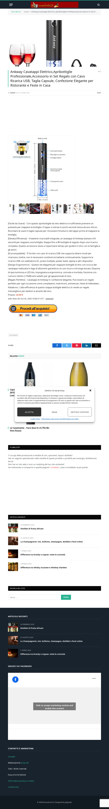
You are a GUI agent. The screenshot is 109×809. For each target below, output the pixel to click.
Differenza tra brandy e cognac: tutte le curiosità (42, 554)
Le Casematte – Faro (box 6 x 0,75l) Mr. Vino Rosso (30, 429)
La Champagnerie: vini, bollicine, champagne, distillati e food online (51, 541)
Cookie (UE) (13, 787)
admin (12, 93)
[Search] (98, 5)
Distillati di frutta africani (31, 528)
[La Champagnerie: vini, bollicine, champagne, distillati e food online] (13, 541)
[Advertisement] (54, 116)
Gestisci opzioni (80, 412)
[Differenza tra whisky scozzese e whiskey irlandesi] (13, 566)
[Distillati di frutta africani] (13, 527)
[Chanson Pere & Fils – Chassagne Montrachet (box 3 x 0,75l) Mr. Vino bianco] (78, 374)
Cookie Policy (35, 419)
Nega (54, 412)
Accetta (29, 412)
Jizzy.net (25, 762)
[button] (90, 390)
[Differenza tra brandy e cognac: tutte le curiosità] (13, 553)
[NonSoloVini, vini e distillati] (54, 4)
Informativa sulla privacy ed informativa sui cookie (60, 419)
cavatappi (13, 335)
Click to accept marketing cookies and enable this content (54, 707)
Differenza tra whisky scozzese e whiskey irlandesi (43, 567)
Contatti (11, 756)
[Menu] (11, 5)
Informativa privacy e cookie (21, 780)
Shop (99, 93)
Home (26, 12)
